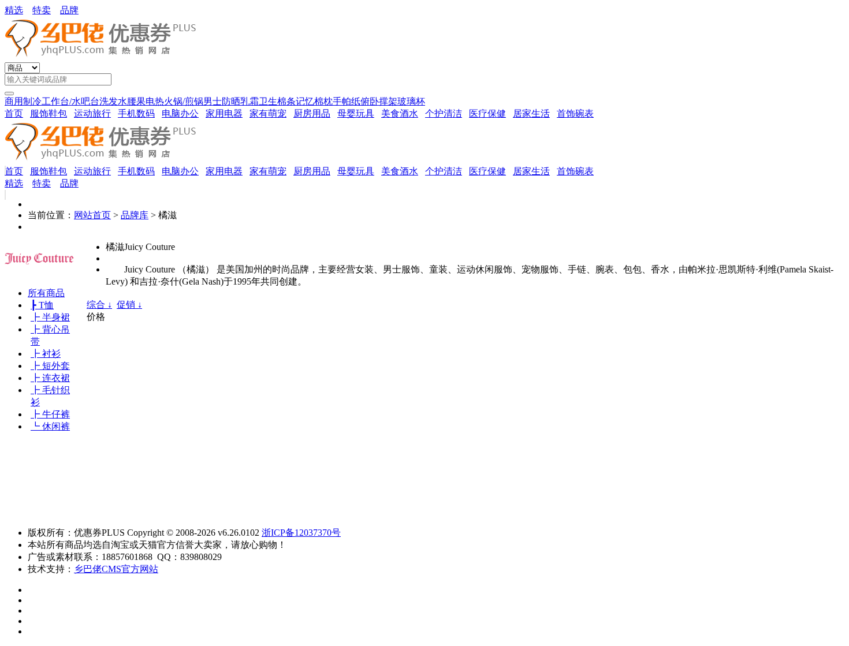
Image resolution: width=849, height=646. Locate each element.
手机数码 (136, 113)
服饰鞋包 (48, 113)
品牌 (69, 10)
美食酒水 (399, 113)
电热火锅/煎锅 (174, 101)
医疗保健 (487, 113)
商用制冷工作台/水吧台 (52, 101)
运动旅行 (92, 113)
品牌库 (134, 215)
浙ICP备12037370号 (301, 532)
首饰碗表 (575, 113)
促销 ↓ (129, 304)
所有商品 (46, 293)
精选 (14, 10)
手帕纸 (346, 101)
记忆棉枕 (314, 101)
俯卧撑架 (378, 101)
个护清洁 (443, 113)
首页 (14, 113)
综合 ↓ (99, 304)
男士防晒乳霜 (231, 101)
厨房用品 (311, 113)
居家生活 (531, 113)
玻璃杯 (411, 101)
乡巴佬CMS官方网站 (116, 569)
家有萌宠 (268, 113)
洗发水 (113, 101)
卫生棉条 (277, 101)
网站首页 (92, 215)
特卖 (41, 10)
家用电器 (224, 113)
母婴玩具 (355, 113)
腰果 (136, 101)
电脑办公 (180, 113)
